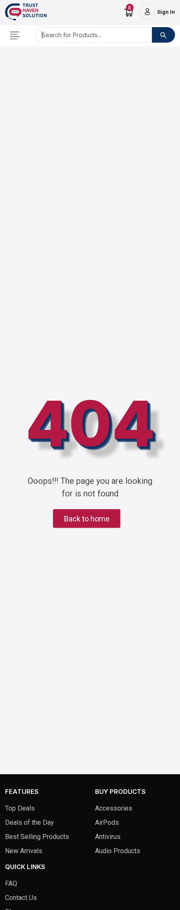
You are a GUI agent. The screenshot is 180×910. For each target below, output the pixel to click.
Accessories (113, 808)
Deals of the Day (29, 822)
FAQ (11, 883)
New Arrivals (23, 851)
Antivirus (108, 837)
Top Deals (20, 808)
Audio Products (117, 851)
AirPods (107, 822)
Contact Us (21, 898)
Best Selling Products (37, 837)
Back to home (87, 518)
